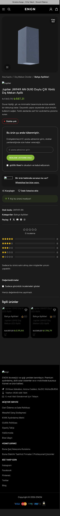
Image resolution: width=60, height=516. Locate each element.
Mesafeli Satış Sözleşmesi (14, 412)
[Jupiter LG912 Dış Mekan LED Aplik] (15, 310)
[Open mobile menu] (3, 9)
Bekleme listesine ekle (20, 158)
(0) (25, 317)
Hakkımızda (7, 433)
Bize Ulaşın (7, 438)
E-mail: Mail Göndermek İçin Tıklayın (21, 396)
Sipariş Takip (8, 428)
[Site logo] (30, 9)
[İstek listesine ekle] (26, 310)
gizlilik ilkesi (15, 165)
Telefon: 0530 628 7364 (16, 393)
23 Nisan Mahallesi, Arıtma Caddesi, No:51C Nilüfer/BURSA (31, 389)
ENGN (5, 377)
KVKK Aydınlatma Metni (13, 417)
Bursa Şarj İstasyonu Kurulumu (16, 449)
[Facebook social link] (10, 220)
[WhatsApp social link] (24, 220)
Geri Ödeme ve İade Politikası (16, 407)
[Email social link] (17, 220)
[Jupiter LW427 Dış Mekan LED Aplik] (44, 310)
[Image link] (5, 372)
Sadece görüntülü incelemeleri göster (22, 286)
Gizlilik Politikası (9, 423)
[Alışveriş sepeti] (56, 9)
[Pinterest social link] (21, 220)
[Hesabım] (51, 9)
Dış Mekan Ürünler (23, 77)
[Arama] (9, 9)
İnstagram (6, 465)
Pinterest (6, 475)
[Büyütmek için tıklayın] (7, 67)
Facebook (6, 470)
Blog (4, 485)
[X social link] (14, 220)
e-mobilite (40, 380)
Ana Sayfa (7, 77)
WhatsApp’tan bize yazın (27, 182)
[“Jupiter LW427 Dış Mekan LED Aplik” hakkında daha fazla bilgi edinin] (34, 334)
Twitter (5, 480)
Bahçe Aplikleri (41, 77)
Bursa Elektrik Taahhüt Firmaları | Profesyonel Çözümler (28, 454)
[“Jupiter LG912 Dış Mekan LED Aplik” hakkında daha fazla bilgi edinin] (5, 334)
